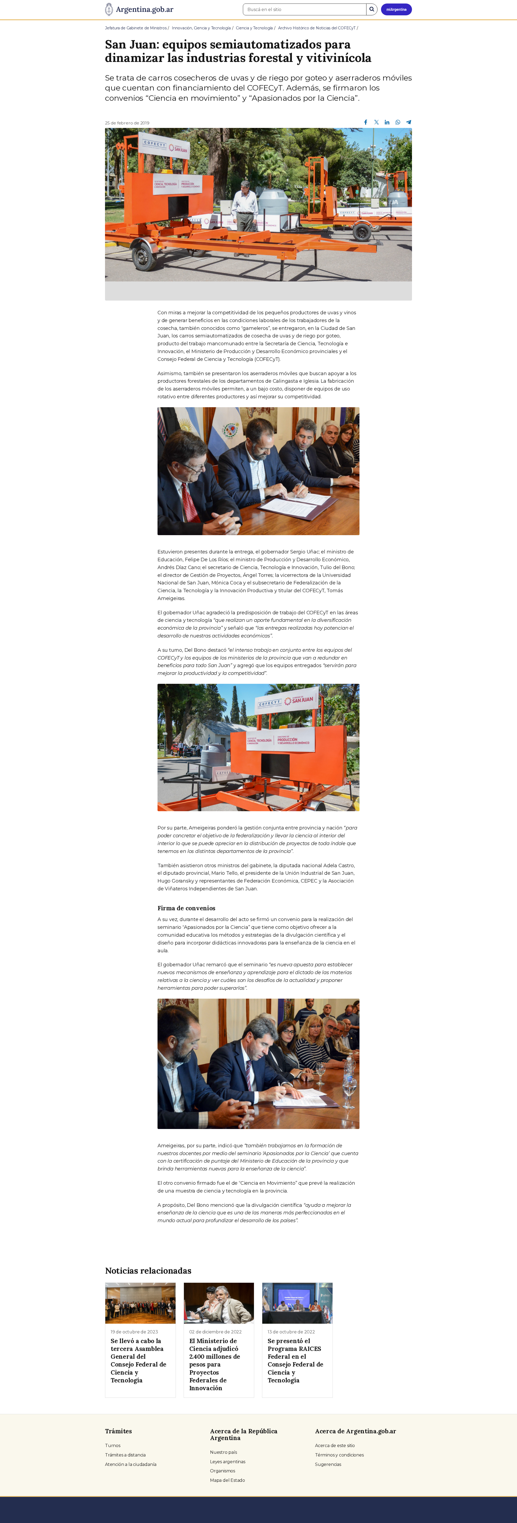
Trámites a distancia (125, 1455)
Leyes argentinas (227, 1461)
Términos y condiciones (339, 1455)
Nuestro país (223, 1452)
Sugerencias (328, 1464)
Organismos (222, 1470)
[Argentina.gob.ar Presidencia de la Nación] (139, 9)
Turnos (112, 1445)
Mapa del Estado (227, 1480)
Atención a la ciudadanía (130, 1464)
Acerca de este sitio (335, 1445)
